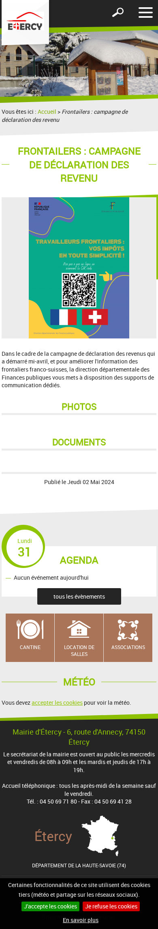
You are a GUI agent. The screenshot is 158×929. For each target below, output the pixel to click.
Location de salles (79, 650)
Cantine (30, 647)
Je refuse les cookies (111, 906)
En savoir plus (80, 920)
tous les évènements (79, 596)
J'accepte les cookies (50, 906)
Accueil (47, 111)
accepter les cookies (57, 702)
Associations (128, 647)
